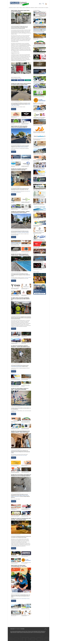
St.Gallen (39, 7)
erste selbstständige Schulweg (24, 598)
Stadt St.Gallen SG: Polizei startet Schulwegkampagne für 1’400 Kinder (19, 566)
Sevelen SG (36, 7)
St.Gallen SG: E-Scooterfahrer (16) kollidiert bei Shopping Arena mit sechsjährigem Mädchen (21, 475)
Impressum (12, 628)
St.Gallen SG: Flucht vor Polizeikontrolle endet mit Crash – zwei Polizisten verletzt (21, 519)
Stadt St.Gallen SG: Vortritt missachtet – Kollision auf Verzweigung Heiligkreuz (19, 127)
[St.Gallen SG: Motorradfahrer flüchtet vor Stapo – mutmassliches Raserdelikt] (21, 398)
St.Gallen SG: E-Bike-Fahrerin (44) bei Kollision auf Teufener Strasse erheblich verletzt (21, 84)
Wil (44, 7)
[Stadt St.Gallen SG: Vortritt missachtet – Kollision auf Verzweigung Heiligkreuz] (21, 135)
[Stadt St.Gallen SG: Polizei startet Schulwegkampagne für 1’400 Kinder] (21, 580)
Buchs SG (14, 7)
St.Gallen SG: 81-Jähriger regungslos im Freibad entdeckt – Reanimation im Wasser (20, 255)
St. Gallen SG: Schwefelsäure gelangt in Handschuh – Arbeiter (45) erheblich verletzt (20, 346)
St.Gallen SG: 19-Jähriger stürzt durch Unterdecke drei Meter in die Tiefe (19, 169)
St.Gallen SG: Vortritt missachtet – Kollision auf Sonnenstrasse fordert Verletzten (20, 212)
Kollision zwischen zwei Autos (23, 146)
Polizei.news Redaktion (17, 101)
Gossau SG (20, 7)
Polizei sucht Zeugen (23, 455)
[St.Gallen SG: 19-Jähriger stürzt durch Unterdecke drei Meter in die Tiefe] (21, 178)
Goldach (17, 7)
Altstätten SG (11, 7)
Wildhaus (46, 7)
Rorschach (32, 7)
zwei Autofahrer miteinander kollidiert (22, 232)
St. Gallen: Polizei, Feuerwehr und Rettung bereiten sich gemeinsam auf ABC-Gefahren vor (20, 298)
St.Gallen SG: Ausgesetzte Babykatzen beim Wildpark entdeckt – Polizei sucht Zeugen (20, 432)
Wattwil (42, 7)
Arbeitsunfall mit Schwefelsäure (16, 366)
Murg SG (24, 7)
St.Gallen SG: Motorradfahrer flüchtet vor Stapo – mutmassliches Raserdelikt (19, 389)
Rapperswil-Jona (28, 7)
